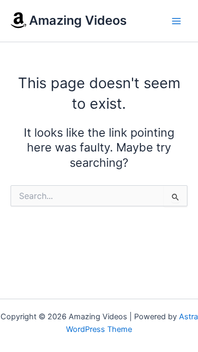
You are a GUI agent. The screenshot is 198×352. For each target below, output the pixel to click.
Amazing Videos (78, 20)
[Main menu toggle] (176, 21)
